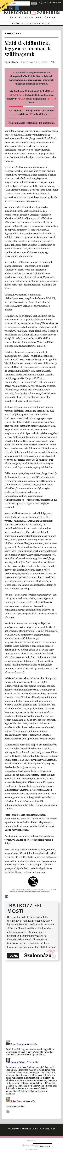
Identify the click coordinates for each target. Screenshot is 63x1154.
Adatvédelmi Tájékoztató (31, 1145)
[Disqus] (31, 999)
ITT (24, 110)
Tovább (13, 955)
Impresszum (31, 1140)
